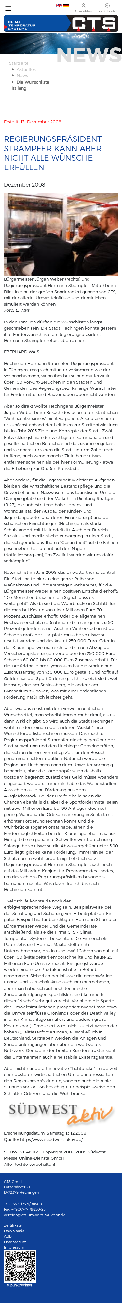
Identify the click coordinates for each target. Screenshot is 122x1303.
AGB (8, 1236)
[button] (8, 9)
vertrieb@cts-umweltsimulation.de (35, 1215)
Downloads (14, 1231)
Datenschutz (15, 1242)
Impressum (14, 1247)
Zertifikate (13, 1225)
